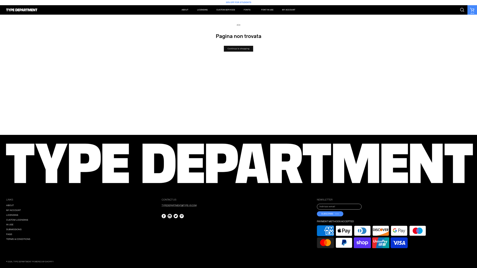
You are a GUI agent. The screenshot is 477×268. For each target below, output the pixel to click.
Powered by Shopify (43, 262)
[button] (248, 10)
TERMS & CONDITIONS (18, 239)
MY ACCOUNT (13, 210)
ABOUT (10, 205)
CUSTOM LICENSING (17, 220)
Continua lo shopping (238, 49)
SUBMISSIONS (14, 229)
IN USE (10, 224)
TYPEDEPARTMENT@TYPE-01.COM (179, 205)
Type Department (22, 262)
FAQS (9, 234)
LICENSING (12, 215)
